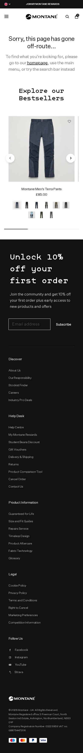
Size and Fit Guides (21, 521)
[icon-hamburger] (6, 16)
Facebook (21, 649)
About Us (15, 370)
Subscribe (63, 324)
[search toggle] (67, 16)
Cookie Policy (17, 585)
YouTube (20, 664)
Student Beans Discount (24, 442)
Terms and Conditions (23, 600)
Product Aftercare (20, 543)
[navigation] (10, 158)
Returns (14, 464)
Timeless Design (19, 536)
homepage (37, 62)
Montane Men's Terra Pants (41, 189)
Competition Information (25, 622)
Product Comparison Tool (25, 471)
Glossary (14, 558)
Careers (14, 392)
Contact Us (16, 486)
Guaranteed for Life (21, 513)
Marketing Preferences (23, 615)
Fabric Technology (21, 550)
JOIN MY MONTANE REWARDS (41, 4)
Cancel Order (17, 479)
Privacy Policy (18, 593)
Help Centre (16, 427)
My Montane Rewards (23, 434)
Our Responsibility (20, 377)
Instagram (21, 657)
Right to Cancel (18, 607)
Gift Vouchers (17, 449)
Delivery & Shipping (21, 457)
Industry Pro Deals (20, 400)
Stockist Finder (18, 385)
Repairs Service (19, 528)
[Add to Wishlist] (69, 121)
